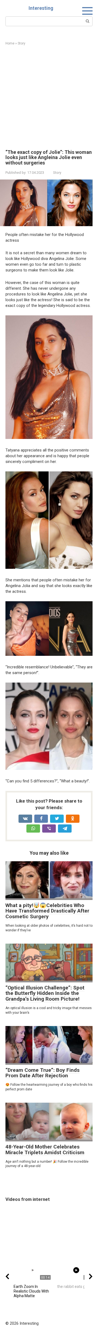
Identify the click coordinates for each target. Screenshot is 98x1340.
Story (57, 173)
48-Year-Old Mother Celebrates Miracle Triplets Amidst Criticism (44, 1150)
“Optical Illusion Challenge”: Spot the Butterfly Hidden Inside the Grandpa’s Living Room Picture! (44, 993)
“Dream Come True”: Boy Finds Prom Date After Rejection (42, 1073)
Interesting (41, 8)
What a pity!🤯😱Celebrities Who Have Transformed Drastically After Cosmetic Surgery (47, 911)
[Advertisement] (49, 98)
